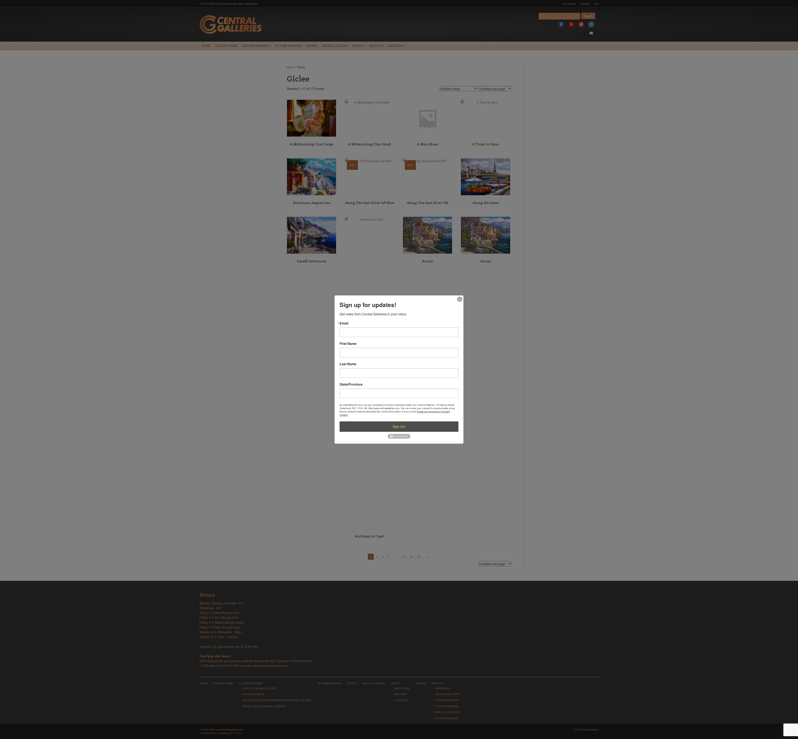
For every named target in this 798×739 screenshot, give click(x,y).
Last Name (348, 364)
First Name (348, 343)
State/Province (351, 384)
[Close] (459, 299)
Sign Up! (399, 426)
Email (344, 323)
